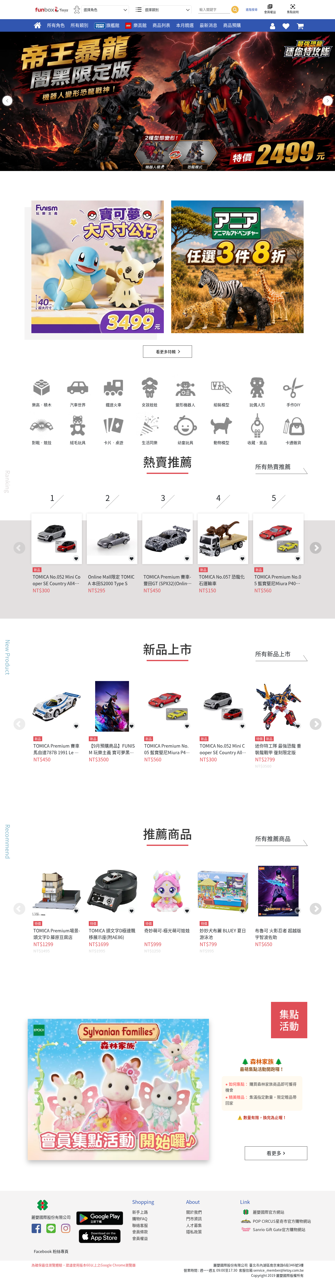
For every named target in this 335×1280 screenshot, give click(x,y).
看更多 (274, 1153)
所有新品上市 (273, 653)
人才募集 (194, 1225)
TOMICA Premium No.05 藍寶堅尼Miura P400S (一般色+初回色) (277, 580)
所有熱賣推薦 (273, 466)
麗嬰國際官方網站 (268, 1212)
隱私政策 (194, 1232)
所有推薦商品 (273, 838)
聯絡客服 (140, 1225)
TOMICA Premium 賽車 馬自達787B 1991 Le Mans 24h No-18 (56, 752)
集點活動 (289, 1020)
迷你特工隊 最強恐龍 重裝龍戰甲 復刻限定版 (278, 749)
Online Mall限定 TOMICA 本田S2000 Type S (111, 580)
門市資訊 (194, 1219)
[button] (316, 548)
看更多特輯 (166, 352)
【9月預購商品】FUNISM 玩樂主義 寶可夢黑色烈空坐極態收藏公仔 (112, 752)
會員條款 (140, 1232)
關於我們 (194, 1212)
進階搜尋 (252, 9)
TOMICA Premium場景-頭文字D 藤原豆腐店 (56, 933)
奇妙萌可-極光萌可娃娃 (167, 930)
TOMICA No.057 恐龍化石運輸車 (222, 580)
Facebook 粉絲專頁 (51, 1251)
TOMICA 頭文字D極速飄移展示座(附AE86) (112, 933)
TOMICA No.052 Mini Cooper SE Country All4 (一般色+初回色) (56, 580)
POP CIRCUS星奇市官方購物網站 (282, 1221)
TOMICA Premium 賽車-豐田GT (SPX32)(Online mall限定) (167, 580)
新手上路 (140, 1212)
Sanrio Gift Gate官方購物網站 (279, 1229)
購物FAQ (139, 1219)
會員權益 (140, 1238)
